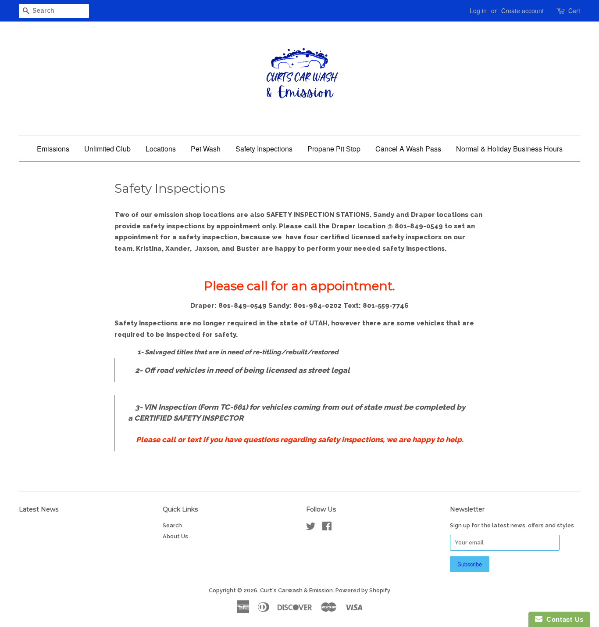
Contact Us (563, 619)
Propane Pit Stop (333, 149)
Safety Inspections (263, 149)
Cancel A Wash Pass (408, 149)
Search (172, 525)
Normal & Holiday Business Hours (509, 149)
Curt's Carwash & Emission (296, 590)
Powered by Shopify (362, 590)
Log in (478, 10)
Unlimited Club (107, 149)
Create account (522, 10)
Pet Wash (206, 149)
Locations (161, 149)
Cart (574, 10)
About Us (175, 536)
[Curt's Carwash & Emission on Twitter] (311, 528)
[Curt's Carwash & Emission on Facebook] (327, 528)
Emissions (53, 149)
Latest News (39, 509)
